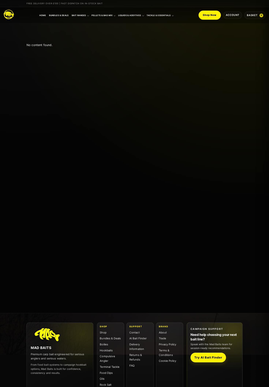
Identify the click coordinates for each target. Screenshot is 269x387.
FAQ (131, 365)
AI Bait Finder (138, 338)
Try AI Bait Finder (208, 357)
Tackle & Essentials (159, 15)
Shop (103, 332)
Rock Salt (105, 384)
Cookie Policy (167, 361)
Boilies (104, 344)
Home (42, 15)
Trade (162, 338)
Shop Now (209, 15)
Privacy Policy (167, 344)
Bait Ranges (79, 15)
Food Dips (106, 373)
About (163, 332)
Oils (102, 378)
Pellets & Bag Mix (102, 15)
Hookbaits (106, 350)
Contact (134, 332)
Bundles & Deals (59, 15)
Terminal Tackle (109, 367)
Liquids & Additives (129, 15)
